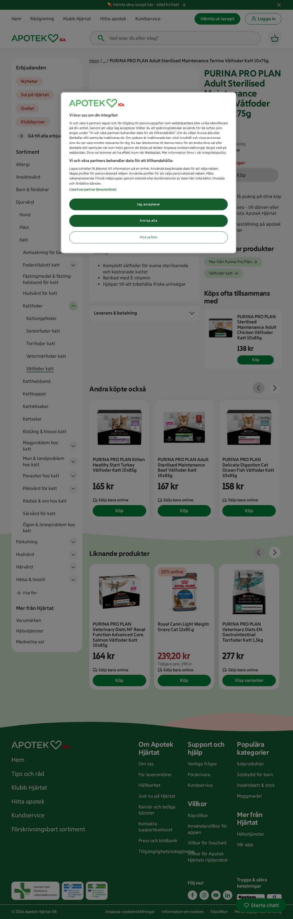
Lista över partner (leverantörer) (93, 189)
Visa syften (148, 237)
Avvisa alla (148, 221)
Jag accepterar (148, 204)
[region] (148, 173)
